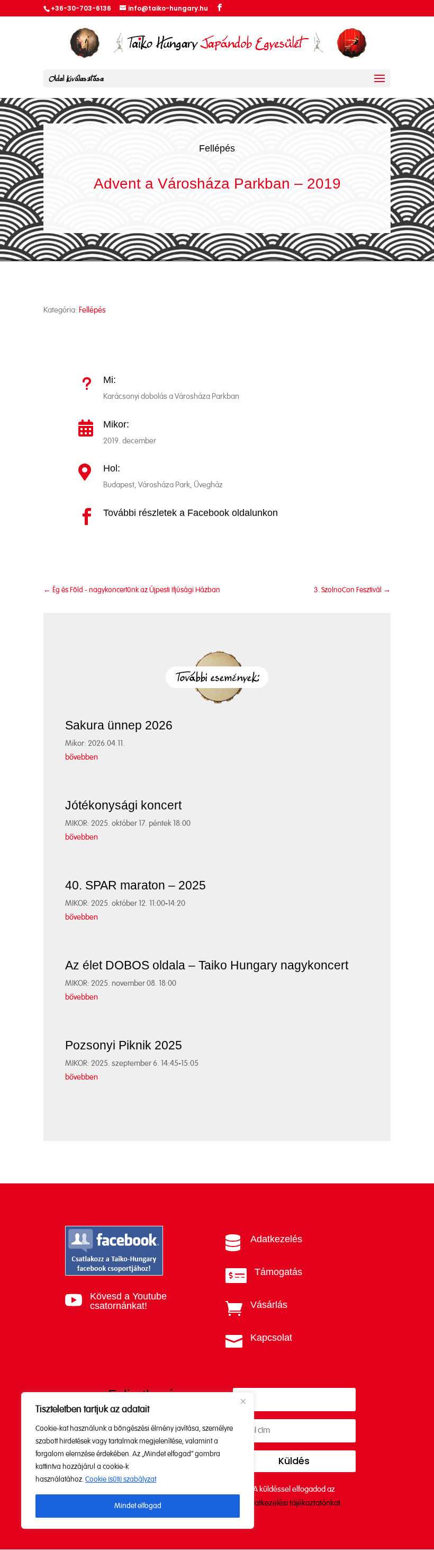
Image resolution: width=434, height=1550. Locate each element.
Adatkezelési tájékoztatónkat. (294, 1503)
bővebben (81, 757)
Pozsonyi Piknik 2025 (123, 1045)
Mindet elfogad (137, 1506)
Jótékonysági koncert (123, 805)
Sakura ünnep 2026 (119, 725)
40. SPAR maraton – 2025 (135, 885)
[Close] (243, 1401)
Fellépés (217, 148)
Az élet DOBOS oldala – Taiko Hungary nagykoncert (206, 965)
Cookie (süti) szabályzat (120, 1479)
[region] (137, 1460)
